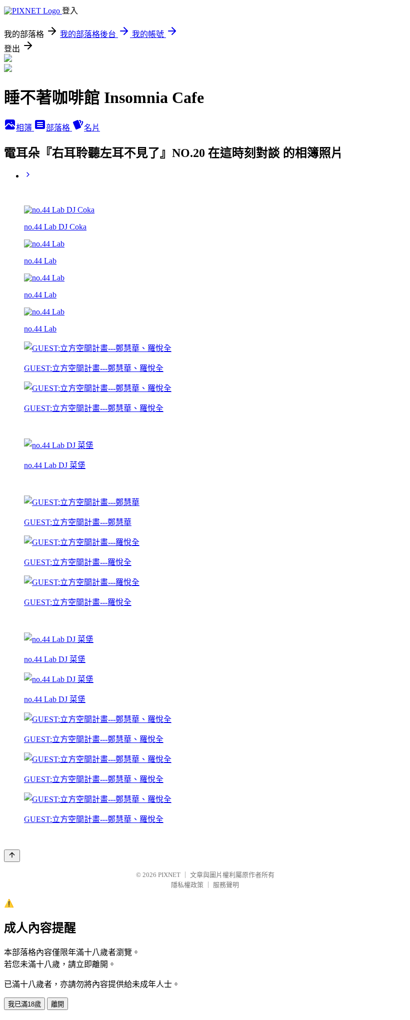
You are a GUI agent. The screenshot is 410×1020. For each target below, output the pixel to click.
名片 (92, 128)
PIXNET (169, 874)
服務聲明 (226, 884)
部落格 (59, 128)
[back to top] (12, 856)
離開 (57, 1004)
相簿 (25, 128)
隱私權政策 (187, 884)
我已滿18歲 (24, 1004)
